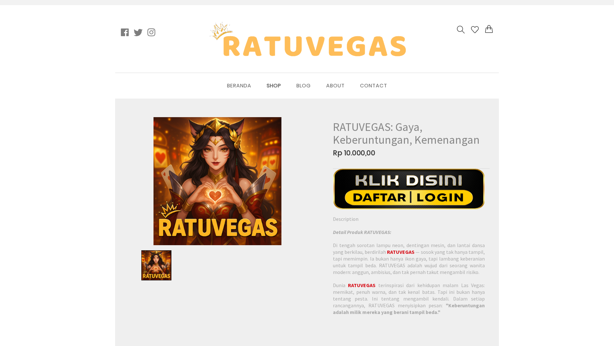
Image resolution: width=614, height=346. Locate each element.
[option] (217, 181)
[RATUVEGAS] (409, 189)
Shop (274, 85)
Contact (373, 85)
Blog (303, 85)
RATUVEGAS (400, 252)
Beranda (239, 85)
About (335, 85)
